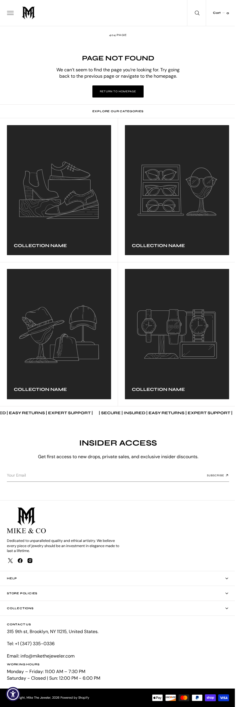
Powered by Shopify (74, 697)
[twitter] (10, 560)
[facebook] (20, 560)
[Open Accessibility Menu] (13, 694)
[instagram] (29, 560)
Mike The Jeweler (38, 697)
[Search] (192, 13)
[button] (10, 13)
